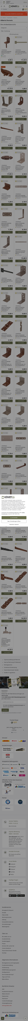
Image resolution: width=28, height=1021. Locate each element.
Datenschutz (11, 524)
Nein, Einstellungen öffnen (14, 521)
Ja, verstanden (14, 517)
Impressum (16, 524)
